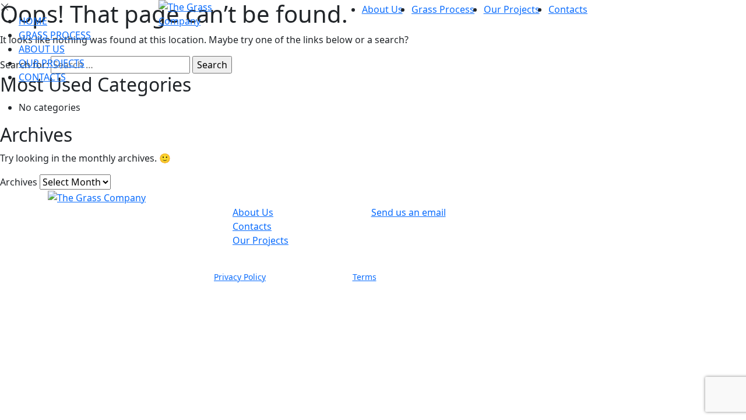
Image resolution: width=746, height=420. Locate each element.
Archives (18, 182)
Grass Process (442, 9)
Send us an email (408, 212)
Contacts (567, 9)
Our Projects (512, 9)
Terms (364, 276)
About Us (382, 9)
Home (33, 21)
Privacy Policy (240, 276)
